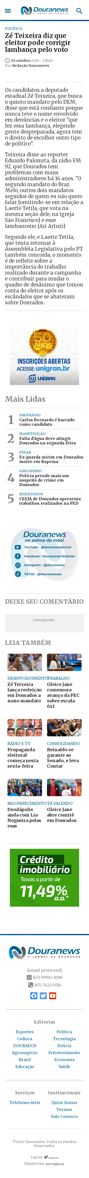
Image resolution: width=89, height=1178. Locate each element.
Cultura (24, 1038)
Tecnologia (64, 1038)
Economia (64, 1059)
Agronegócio (25, 1052)
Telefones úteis (24, 1102)
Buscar (77, 10)
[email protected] (44, 970)
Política (64, 1031)
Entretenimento (64, 1052)
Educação (24, 1066)
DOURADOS (24, 1045)
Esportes (25, 1031)
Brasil (25, 1059)
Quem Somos (64, 1102)
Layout (37, 1157)
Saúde (64, 1066)
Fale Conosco (64, 1116)
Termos (64, 1109)
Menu (9, 11)
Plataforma (34, 1164)
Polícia (64, 1045)
